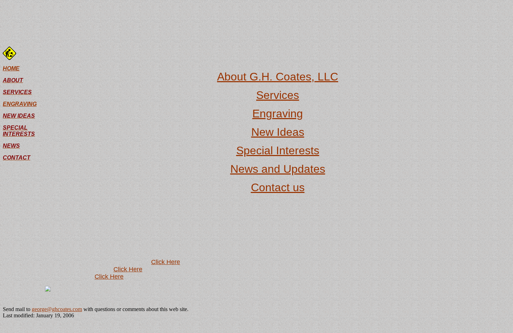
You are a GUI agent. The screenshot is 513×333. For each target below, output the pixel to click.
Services (277, 95)
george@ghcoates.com (57, 309)
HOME (11, 68)
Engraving (277, 113)
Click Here (165, 261)
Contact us (278, 187)
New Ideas (277, 132)
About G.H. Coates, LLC (277, 76)
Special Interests (277, 150)
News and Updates (277, 169)
